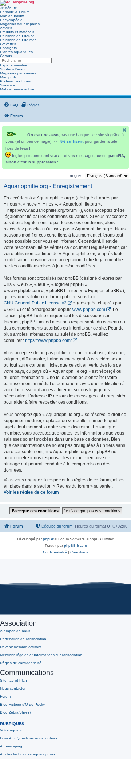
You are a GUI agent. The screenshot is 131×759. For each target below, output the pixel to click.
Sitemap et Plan (13, 680)
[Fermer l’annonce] (124, 130)
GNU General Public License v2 (35, 303)
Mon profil (8, 77)
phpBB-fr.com (75, 546)
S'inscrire (7, 85)
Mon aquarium (12, 16)
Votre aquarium (12, 730)
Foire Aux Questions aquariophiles (28, 738)
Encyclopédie (11, 20)
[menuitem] (11, 105)
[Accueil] (17, 3)
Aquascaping (11, 746)
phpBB (49, 539)
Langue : (75, 175)
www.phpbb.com (88, 309)
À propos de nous (15, 631)
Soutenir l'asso (12, 69)
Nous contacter (12, 688)
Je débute (8, 8)
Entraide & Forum (14, 12)
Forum (5, 696)
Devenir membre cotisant (20, 647)
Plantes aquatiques (16, 52)
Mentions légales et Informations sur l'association (41, 655)
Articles (6, 28)
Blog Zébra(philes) (15, 712)
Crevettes (8, 44)
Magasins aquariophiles (20, 24)
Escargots (8, 48)
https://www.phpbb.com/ (48, 340)
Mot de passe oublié (17, 89)
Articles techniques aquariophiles (27, 754)
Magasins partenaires (18, 73)
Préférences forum (15, 81)
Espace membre (13, 65)
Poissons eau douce (17, 36)
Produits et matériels (17, 32)
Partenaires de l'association (23, 639)
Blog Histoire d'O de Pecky (22, 704)
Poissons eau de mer (18, 40)
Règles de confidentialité (20, 663)
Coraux (6, 56)
